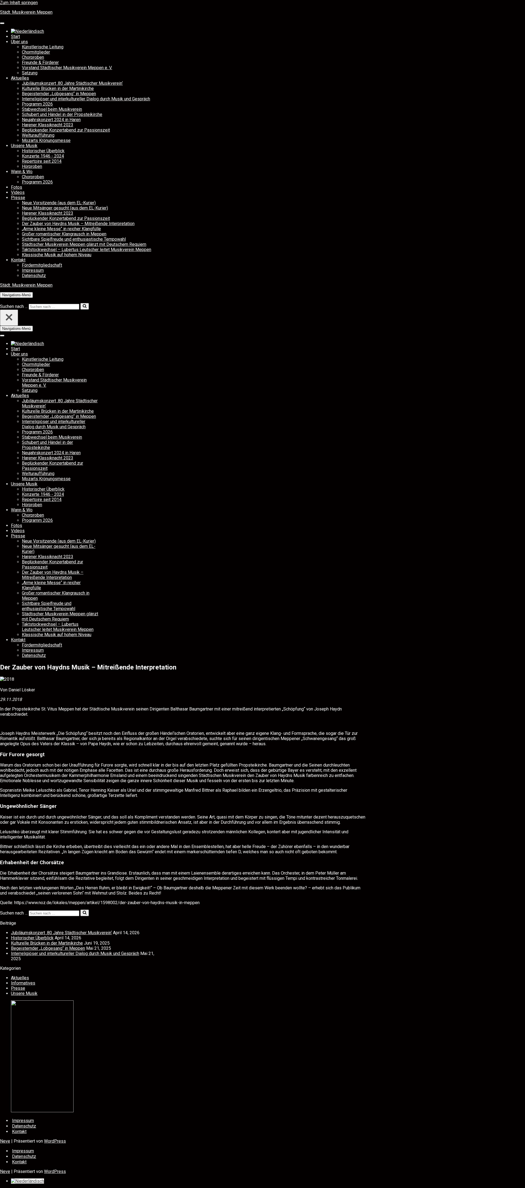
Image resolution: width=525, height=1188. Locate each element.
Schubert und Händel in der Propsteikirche (62, 114)
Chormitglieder (36, 52)
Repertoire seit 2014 (42, 161)
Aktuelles (20, 78)
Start (15, 36)
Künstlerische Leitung (42, 47)
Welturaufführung (38, 135)
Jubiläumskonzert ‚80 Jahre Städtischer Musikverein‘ (72, 83)
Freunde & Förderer (40, 62)
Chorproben (33, 57)
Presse (18, 197)
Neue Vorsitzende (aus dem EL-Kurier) (59, 202)
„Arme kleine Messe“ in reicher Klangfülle (61, 228)
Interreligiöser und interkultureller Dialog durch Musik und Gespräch (86, 98)
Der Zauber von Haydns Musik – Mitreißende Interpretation (78, 223)
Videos (18, 192)
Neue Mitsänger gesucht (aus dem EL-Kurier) (65, 208)
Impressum (33, 270)
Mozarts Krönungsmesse (46, 140)
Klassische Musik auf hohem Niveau (56, 254)
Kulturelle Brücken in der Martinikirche (58, 88)
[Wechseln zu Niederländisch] (27, 31)
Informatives (23, 983)
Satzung (29, 72)
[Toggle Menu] (2, 23)
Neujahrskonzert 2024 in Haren (51, 119)
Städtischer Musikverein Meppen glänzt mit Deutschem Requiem (84, 244)
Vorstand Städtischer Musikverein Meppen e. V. (67, 67)
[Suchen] (2, 300)
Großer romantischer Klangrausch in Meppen (64, 234)
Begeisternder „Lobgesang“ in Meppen (59, 93)
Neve (5, 1141)
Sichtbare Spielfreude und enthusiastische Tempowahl (74, 239)
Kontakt (18, 260)
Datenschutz (34, 275)
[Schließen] (9, 318)
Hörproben (32, 166)
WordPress (55, 1141)
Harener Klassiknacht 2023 (47, 124)
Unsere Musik (24, 145)
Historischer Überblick (43, 150)
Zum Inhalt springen (19, 2)
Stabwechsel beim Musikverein (52, 109)
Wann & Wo (22, 171)
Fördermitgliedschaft (42, 265)
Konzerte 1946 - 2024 (43, 156)
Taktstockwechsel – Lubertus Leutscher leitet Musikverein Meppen (86, 249)
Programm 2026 (37, 104)
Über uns (19, 41)
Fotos (16, 187)
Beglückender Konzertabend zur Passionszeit (66, 130)
